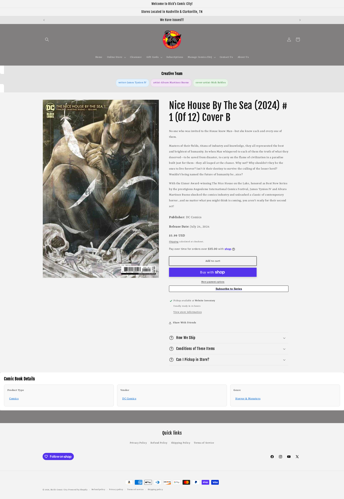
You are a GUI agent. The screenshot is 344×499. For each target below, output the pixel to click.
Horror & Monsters (247, 398)
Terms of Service (204, 443)
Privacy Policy (138, 443)
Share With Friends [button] (184, 322)
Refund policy (98, 489)
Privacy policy (116, 489)
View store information (187, 312)
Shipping (174, 241)
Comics (14, 398)
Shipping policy (155, 489)
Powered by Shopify (78, 490)
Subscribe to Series (229, 288)
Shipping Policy (180, 443)
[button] (47, 39)
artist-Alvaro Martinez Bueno (171, 82)
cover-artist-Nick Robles (211, 82)
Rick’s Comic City (59, 490)
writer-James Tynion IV (132, 82)
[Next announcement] (300, 20)
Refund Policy (158, 443)
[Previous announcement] (44, 20)
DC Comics (129, 398)
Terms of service (135, 489)
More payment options (213, 282)
